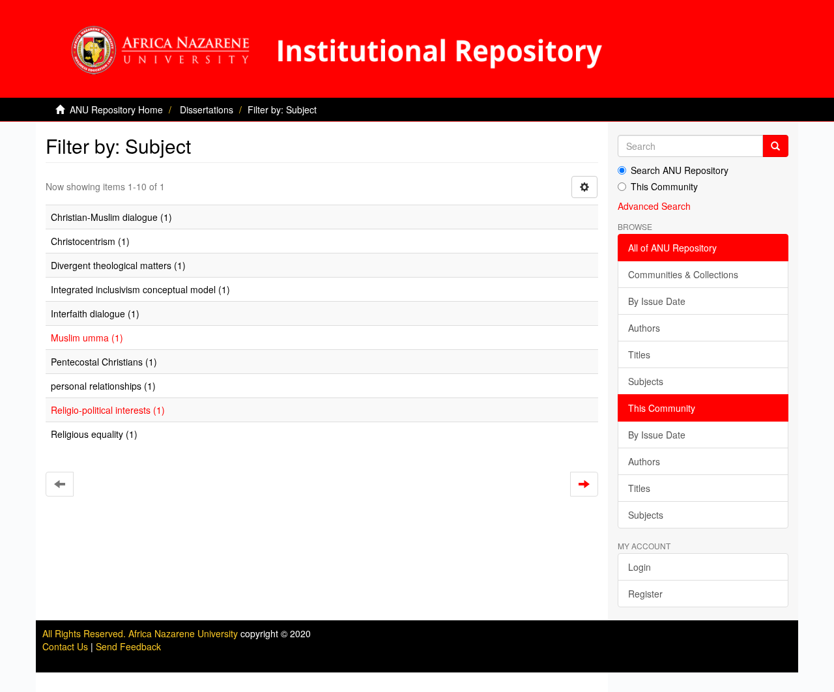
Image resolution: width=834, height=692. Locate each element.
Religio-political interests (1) (108, 409)
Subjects (645, 381)
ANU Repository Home (116, 109)
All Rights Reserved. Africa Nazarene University (141, 633)
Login (639, 566)
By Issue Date (656, 301)
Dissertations (206, 109)
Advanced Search (654, 205)
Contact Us (65, 646)
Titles (639, 354)
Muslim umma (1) (87, 337)
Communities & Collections (683, 274)
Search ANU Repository (679, 170)
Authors (644, 327)
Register (645, 593)
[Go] (775, 146)
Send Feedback (128, 646)
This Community (664, 186)
